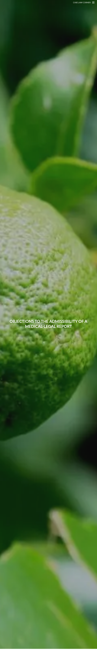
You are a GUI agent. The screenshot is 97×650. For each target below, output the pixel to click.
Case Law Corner (82, 2)
